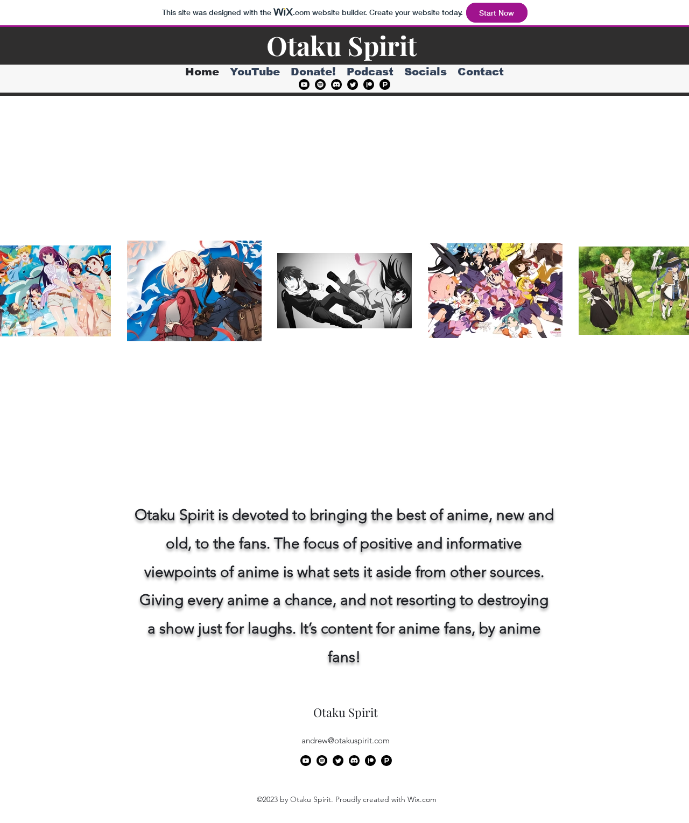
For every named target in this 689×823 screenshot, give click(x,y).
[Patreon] (368, 84)
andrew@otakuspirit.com (345, 740)
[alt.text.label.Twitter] (352, 84)
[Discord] (336, 84)
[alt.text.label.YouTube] (304, 84)
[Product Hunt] (384, 84)
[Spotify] (320, 84)
